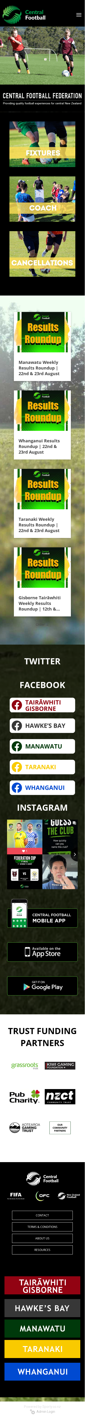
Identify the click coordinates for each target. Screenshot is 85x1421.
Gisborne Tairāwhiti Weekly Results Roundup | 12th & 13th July (40, 603)
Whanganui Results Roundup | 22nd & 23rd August (39, 446)
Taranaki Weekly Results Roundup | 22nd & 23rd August (39, 524)
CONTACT (42, 1215)
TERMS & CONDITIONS (42, 1227)
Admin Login (45, 1411)
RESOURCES (42, 1250)
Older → (42, 624)
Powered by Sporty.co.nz (42, 1407)
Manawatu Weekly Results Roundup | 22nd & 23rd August (39, 367)
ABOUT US (42, 1238)
